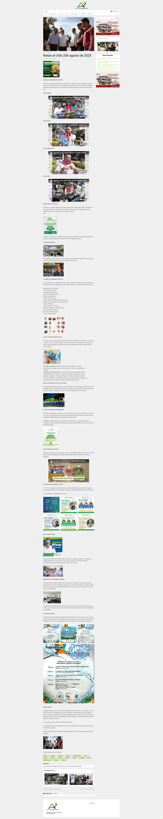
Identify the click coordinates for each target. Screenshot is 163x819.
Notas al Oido (90, 13)
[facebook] (113, 11)
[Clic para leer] (56, 779)
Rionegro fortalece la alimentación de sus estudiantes (108, 68)
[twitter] (111, 11)
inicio (46, 13)
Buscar (118, 18)
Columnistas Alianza (74, 13)
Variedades (83, 13)
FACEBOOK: (55, 793)
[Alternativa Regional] (81, 8)
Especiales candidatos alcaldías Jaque (52, 789)
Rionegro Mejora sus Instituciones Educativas (106, 70)
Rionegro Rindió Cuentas (77, 783)
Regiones (61, 13)
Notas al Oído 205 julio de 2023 (87, 789)
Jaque (67, 13)
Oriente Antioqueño (52, 13)
